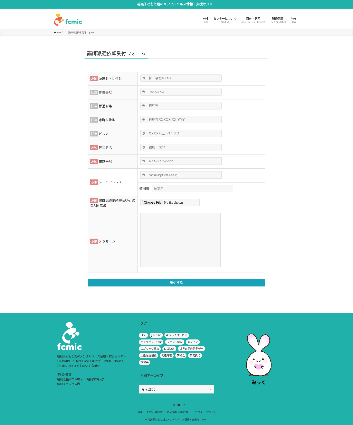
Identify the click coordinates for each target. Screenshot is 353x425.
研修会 (181, 355)
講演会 (145, 362)
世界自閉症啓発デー (191, 348)
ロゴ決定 (169, 348)
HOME (140, 412)
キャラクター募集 (176, 335)
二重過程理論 (148, 355)
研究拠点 (195, 355)
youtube (156, 335)
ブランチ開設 (175, 342)
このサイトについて (204, 412)
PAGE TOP (341, 408)
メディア (193, 342)
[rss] (184, 405)
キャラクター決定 (151, 342)
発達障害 (166, 355)
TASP (143, 335)
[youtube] (179, 405)
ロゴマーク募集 (150, 348)
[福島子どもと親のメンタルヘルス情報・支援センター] (68, 20)
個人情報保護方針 (177, 412)
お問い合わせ (155, 412)
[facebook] (169, 405)
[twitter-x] (174, 405)
